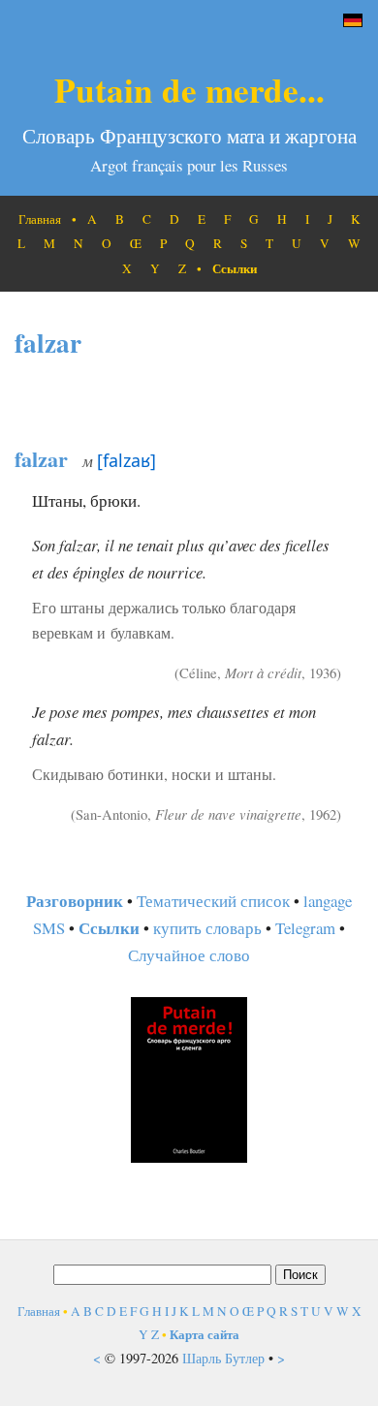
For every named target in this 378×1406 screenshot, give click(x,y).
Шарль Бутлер (223, 1358)
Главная (39, 219)
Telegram (305, 928)
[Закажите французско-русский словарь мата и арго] (189, 1156)
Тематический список (213, 901)
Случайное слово (189, 955)
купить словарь (207, 928)
